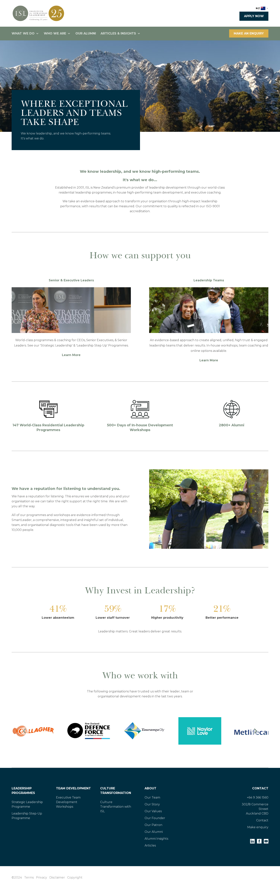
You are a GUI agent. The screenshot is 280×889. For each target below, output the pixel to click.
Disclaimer (57, 877)
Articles (150, 845)
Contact (260, 788)
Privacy (41, 877)
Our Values (153, 811)
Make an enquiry (249, 33)
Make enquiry (257, 827)
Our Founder (155, 818)
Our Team (152, 797)
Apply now (254, 16)
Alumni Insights (156, 838)
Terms (29, 877)
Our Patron (153, 825)
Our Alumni (85, 33)
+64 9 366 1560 (257, 797)
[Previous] (25, 731)
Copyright (74, 877)
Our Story (152, 804)
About (150, 788)
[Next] (255, 731)
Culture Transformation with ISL (115, 806)
